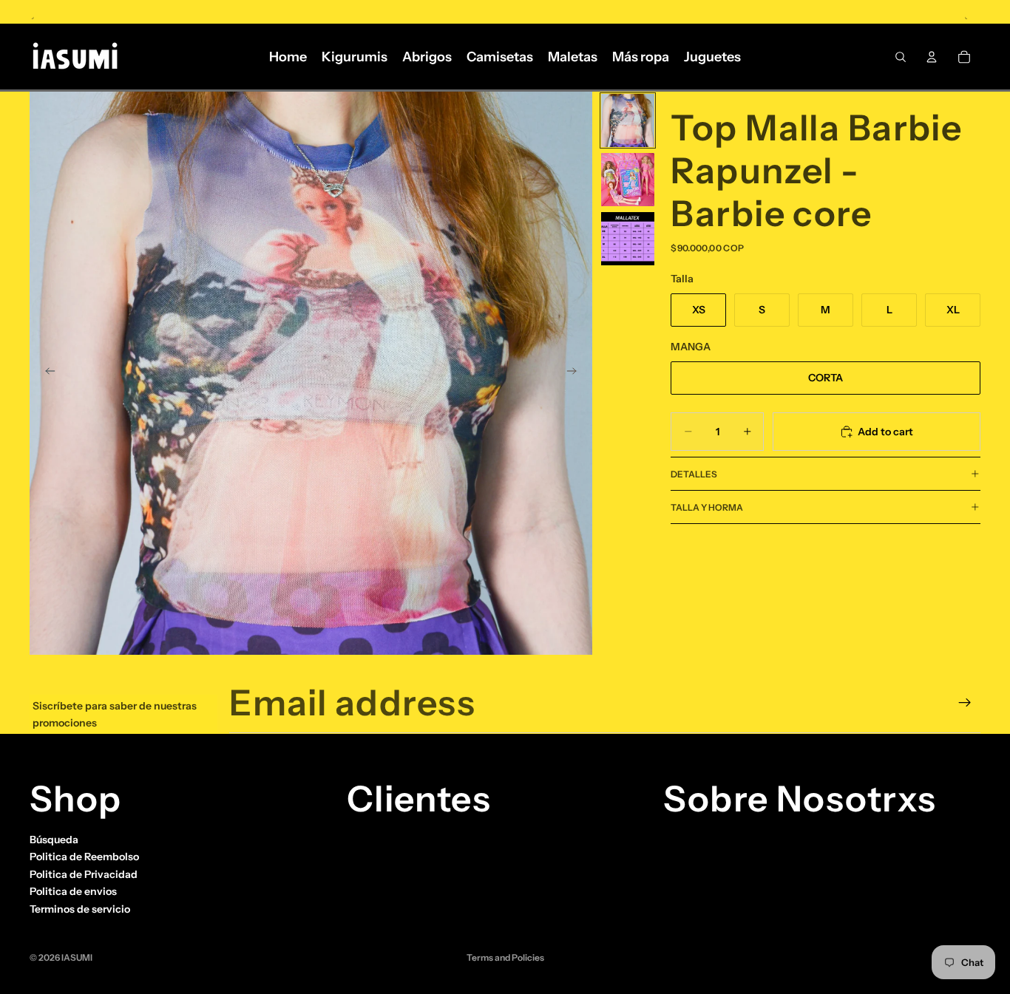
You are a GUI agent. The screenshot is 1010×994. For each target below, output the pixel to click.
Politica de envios (73, 891)
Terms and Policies (505, 957)
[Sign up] (964, 702)
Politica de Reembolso (84, 856)
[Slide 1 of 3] (627, 120)
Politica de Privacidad (84, 874)
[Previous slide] (46, 373)
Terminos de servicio (80, 909)
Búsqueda (54, 839)
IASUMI (76, 957)
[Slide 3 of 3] (627, 238)
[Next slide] (576, 373)
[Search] (900, 57)
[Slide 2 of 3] (627, 179)
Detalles (694, 474)
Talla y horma (707, 507)
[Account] (931, 57)
